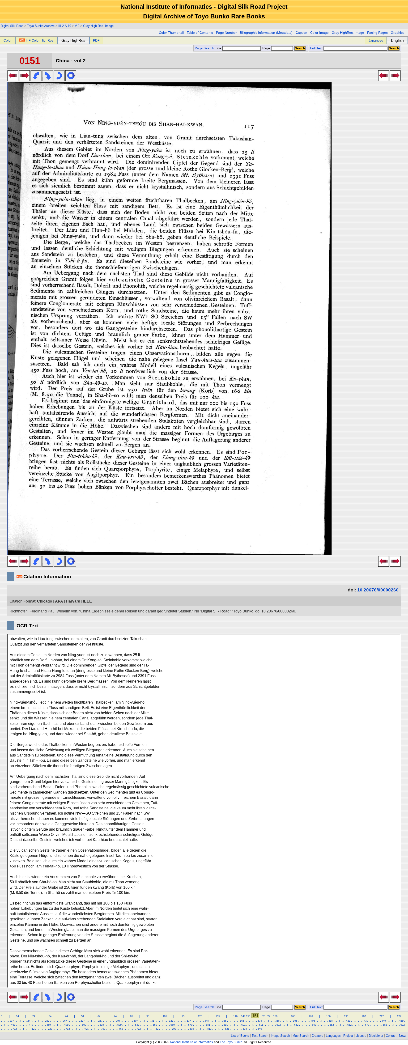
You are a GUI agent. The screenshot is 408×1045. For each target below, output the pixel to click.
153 (267, 1016)
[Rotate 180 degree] (59, 79)
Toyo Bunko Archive (41, 26)
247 (29, 1020)
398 (295, 1020)
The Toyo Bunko (231, 1042)
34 (50, 1016)
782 (156, 1028)
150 (248, 1016)
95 (147, 1016)
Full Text (316, 48)
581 (208, 1024)
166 (293, 1016)
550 (155, 1024)
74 (115, 1016)
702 (15, 1028)
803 (192, 1028)
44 (66, 1016)
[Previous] (12, 79)
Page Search (204, 48)
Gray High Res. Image (98, 26)
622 (278, 1024)
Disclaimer (376, 1035)
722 (50, 1028)
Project (348, 1035)
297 (118, 1020)
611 (261, 1024)
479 (31, 1024)
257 (47, 1020)
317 (153, 1020)
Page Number (226, 32)
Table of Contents (200, 32)
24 (33, 1016)
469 (13, 1024)
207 (364, 1016)
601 (243, 1024)
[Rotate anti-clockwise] (36, 79)
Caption (301, 32)
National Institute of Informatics (191, 1042)
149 (243, 1016)
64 (99, 1016)
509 (84, 1024)
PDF (96, 40)
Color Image (319, 32)
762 (121, 1028)
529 (119, 1024)
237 (12, 1020)
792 (174, 1028)
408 (313, 1020)
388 (277, 1020)
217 (381, 1016)
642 (314, 1024)
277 (83, 1020)
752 (103, 1028)
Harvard (73, 601)
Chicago (44, 601)
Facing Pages (377, 32)
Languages (333, 1035)
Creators (317, 1035)
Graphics (397, 32)
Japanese (376, 40)
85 (131, 1016)
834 (245, 1028)
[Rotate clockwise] (47, 79)
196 (346, 1016)
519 (102, 1024)
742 (85, 1028)
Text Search (260, 1035)
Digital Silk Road (12, 26)
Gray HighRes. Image (348, 32)
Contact (391, 1035)
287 (100, 1020)
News (403, 1035)
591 (226, 1024)
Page (266, 48)
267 (65, 1020)
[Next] (24, 79)
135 (218, 1016)
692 (402, 1024)
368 (242, 1020)
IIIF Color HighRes (39, 40)
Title (218, 48)
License (361, 1035)
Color (8, 40)
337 (189, 1020)
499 (66, 1024)
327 (171, 1020)
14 (17, 1016)
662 (349, 1024)
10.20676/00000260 (378, 589)
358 (224, 1020)
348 (206, 1020)
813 (209, 1028)
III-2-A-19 (64, 26)
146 (235, 1016)
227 (399, 1016)
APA (59, 601)
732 (68, 1028)
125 (200, 1016)
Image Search (280, 1035)
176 (311, 1016)
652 (332, 1024)
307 (136, 1020)
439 (366, 1020)
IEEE (87, 601)
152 (262, 1016)
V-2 (77, 26)
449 (384, 1020)
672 (367, 1024)
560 (172, 1024)
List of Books (240, 1035)
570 (190, 1024)
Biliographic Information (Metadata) (266, 32)
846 (260, 1028)
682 (385, 1024)
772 (138, 1028)
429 (348, 1020)
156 (275, 1016)
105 (165, 1016)
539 (137, 1024)
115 (182, 1016)
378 (260, 1020)
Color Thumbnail (171, 32)
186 (328, 1016)
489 (49, 1024)
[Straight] (70, 79)
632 (296, 1024)
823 (227, 1028)
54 (82, 1016)
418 (330, 1020)
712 (32, 1028)
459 (401, 1020)
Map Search (301, 1035)
